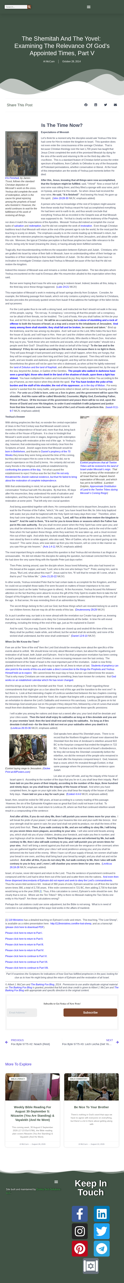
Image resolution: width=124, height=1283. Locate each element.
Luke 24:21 (63, 287)
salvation (19, 226)
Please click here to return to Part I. (23, 933)
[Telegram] (102, 1249)
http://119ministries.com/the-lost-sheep (70, 923)
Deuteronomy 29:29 (86, 609)
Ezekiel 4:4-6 (74, 794)
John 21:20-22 (49, 576)
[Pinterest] (80, 1249)
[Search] (29, 7)
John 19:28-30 (60, 198)
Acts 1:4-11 (49, 546)
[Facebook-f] (80, 1214)
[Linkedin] (102, 1214)
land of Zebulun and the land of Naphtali (35, 367)
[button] (89, 7)
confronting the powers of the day (23, 469)
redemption (35, 226)
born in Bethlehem (15, 451)
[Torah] (91, 1266)
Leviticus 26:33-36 (21, 728)
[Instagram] (80, 1231)
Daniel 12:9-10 (80, 636)
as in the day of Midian (93, 385)
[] (40, 891)
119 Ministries (15, 920)
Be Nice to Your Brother (91, 1107)
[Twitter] (102, 1231)
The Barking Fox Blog (42, 984)
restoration (86, 226)
